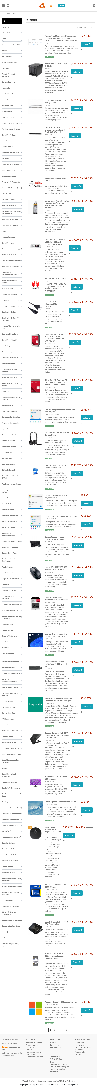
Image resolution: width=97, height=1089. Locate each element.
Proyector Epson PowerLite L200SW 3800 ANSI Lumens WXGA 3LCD (55, 241)
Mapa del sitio (80, 1052)
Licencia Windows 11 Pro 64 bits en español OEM (55, 466)
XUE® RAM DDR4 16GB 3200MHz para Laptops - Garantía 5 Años (55, 956)
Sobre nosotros (80, 1043)
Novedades (54, 1045)
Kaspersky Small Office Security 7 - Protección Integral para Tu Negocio (58, 699)
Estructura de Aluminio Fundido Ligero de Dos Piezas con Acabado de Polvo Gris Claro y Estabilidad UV (57, 204)
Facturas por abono (33, 1052)
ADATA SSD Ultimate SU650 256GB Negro (56, 885)
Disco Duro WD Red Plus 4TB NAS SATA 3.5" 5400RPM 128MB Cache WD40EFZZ (56, 382)
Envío (52, 1062)
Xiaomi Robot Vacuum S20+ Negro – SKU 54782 (53, 829)
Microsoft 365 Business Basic (56, 495)
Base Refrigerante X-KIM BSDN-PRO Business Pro (57, 923)
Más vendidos (55, 1047)
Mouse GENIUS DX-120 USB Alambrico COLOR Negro (56, 568)
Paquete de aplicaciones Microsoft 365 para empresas (60, 410)
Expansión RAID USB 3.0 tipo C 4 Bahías (56, 64)
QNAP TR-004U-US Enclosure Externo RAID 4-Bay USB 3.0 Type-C (55, 129)
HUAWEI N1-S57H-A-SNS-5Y (56, 278)
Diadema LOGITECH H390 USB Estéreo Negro (57, 433)
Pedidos (29, 1050)
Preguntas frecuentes (83, 1047)
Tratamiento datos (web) (60, 1067)
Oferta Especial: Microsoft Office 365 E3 (60, 801)
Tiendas (78, 1054)
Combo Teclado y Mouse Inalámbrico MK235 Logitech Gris (56, 664)
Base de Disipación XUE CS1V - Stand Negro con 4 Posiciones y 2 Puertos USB (57, 735)
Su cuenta (30, 1039)
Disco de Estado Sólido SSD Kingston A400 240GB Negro (56, 598)
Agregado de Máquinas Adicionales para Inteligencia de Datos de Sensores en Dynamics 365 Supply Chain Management (61, 38)
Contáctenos (80, 1050)
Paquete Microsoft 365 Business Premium (61, 1002)
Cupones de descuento (35, 1057)
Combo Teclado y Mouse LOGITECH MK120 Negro (54, 538)
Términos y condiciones (59, 1064)
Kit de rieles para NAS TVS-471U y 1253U (55, 101)
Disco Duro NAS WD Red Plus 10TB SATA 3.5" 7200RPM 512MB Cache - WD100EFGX (55, 337)
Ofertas (53, 1043)
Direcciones (30, 1054)
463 (65, 1030)
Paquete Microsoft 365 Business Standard (61, 516)
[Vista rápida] (82, 49)
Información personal (34, 1043)
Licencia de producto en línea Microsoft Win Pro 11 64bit (56, 635)
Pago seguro (79, 1045)
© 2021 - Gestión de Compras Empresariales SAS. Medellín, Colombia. (48, 1081)
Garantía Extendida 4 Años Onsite (55, 179)
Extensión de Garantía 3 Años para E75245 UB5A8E (54, 304)
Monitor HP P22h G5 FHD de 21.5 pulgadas (56, 777)
